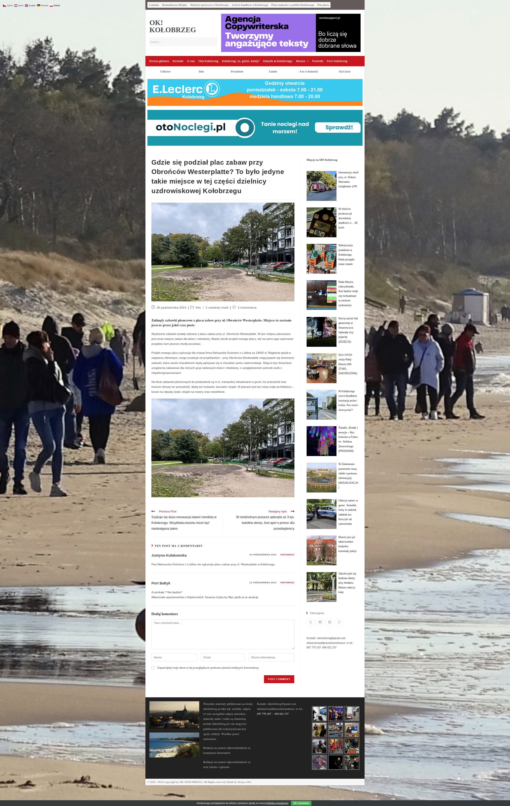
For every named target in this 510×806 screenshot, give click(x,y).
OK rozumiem (301, 803)
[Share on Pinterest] (330, 622)
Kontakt (178, 61)
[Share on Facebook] (320, 622)
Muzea (300, 61)
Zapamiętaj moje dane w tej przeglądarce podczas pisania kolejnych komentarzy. (208, 667)
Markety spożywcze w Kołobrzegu (209, 4)
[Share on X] (311, 622)
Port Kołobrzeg (337, 61)
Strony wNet (244, 782)
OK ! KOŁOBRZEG (190, 782)
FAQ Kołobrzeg (208, 61)
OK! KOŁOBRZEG (172, 26)
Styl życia (344, 71)
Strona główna (159, 61)
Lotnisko (154, 4)
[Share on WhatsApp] (339, 622)
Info (201, 71)
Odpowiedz (287, 555)
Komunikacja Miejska (174, 4)
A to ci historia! (308, 71)
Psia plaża (323, 4)
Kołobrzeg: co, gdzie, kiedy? (240, 61)
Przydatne (237, 71)
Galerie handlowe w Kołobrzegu (250, 4)
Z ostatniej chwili (217, 307)
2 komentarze (247, 307)
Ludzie (273, 71)
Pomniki (317, 61)
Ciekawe (165, 71)
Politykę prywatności (277, 803)
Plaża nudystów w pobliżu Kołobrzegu (292, 4)
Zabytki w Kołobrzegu (277, 61)
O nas (191, 61)
